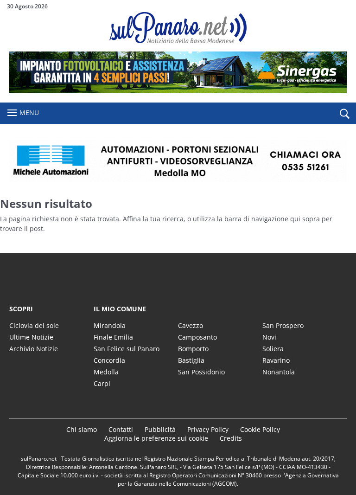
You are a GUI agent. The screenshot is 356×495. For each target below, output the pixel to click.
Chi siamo (81, 429)
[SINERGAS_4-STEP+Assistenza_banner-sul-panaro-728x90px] (178, 90)
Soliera (273, 348)
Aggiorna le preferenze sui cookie (156, 438)
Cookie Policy (260, 429)
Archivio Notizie (33, 348)
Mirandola (110, 325)
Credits (231, 438)
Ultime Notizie (31, 337)
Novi (269, 337)
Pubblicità (160, 429)
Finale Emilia (113, 337)
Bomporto (193, 348)
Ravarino (276, 360)
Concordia (109, 360)
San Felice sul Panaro (126, 348)
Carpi (102, 383)
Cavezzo (190, 325)
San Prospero (283, 325)
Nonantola (278, 371)
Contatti (120, 429)
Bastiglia (191, 360)
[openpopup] (344, 114)
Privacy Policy (208, 429)
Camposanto (197, 337)
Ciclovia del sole (34, 325)
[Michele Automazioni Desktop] (178, 161)
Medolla (106, 371)
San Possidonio (201, 371)
